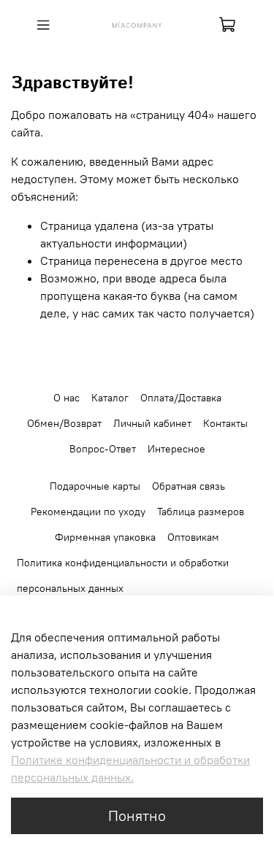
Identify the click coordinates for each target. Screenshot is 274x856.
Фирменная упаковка (105, 537)
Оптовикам (193, 537)
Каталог (110, 397)
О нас (66, 397)
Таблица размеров (200, 511)
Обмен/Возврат (64, 423)
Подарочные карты (95, 486)
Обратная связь (188, 486)
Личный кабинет (152, 423)
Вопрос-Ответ (102, 448)
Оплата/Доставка (180, 397)
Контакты (225, 423)
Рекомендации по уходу (88, 511)
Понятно (137, 815)
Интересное (176, 448)
